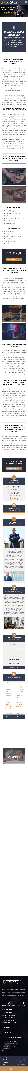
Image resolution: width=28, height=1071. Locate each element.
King (20, 693)
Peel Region (9, 706)
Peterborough (19, 706)
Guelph (8, 691)
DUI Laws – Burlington (8, 1020)
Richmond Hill (8, 709)
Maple (8, 698)
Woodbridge (9, 713)
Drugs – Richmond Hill (8, 1012)
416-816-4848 (13, 12)
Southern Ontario (8, 704)
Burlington (19, 684)
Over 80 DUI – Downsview (8, 1015)
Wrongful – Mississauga (8, 1017)
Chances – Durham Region (9, 1022)
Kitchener (19, 695)
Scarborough (20, 709)
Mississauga (20, 700)
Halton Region (19, 691)
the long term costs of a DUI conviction (14, 76)
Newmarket (8, 702)
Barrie (8, 682)
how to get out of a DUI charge (14, 449)
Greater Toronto (20, 689)
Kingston (8, 695)
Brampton (8, 684)
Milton (8, 700)
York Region (20, 713)
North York (19, 702)
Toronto (9, 711)
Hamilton (8, 693)
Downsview (8, 687)
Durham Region (20, 687)
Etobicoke (8, 689)
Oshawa (20, 704)
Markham (19, 698)
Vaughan (20, 711)
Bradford (20, 682)
